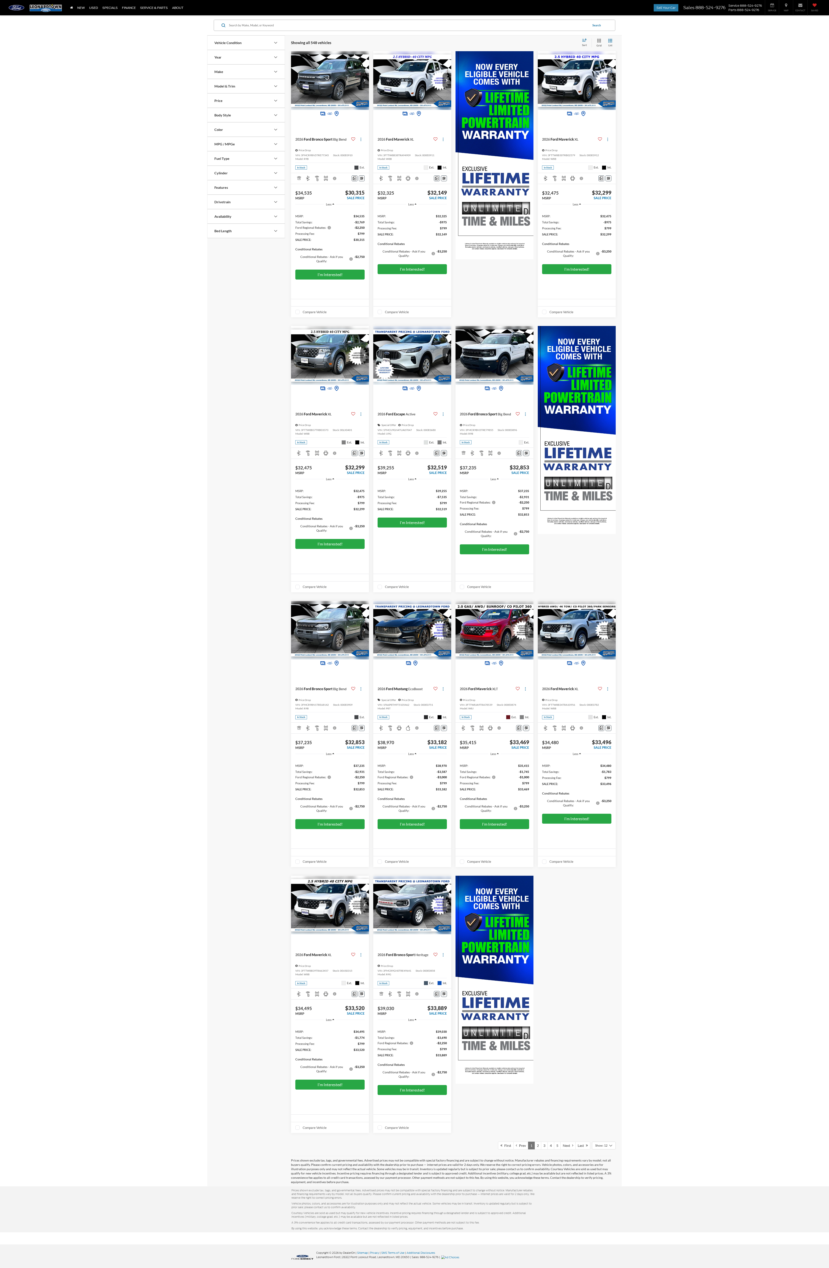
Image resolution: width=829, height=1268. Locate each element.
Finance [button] (129, 8)
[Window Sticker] (362, 178)
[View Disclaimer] (335, 178)
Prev (521, 1145)
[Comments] (355, 178)
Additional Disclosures (421, 1253)
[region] (330, 238)
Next (567, 1145)
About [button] (178, 8)
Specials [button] (110, 8)
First (506, 1145)
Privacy (374, 1253)
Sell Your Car (666, 8)
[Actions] (361, 139)
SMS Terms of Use (392, 1253)
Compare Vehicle (315, 312)
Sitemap (362, 1253)
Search (596, 25)
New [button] (81, 8)
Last (582, 1145)
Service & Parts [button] (154, 8)
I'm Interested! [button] (330, 274)
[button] (364, 80)
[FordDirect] (302, 1257)
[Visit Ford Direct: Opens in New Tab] (450, 1257)
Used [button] (93, 8)
